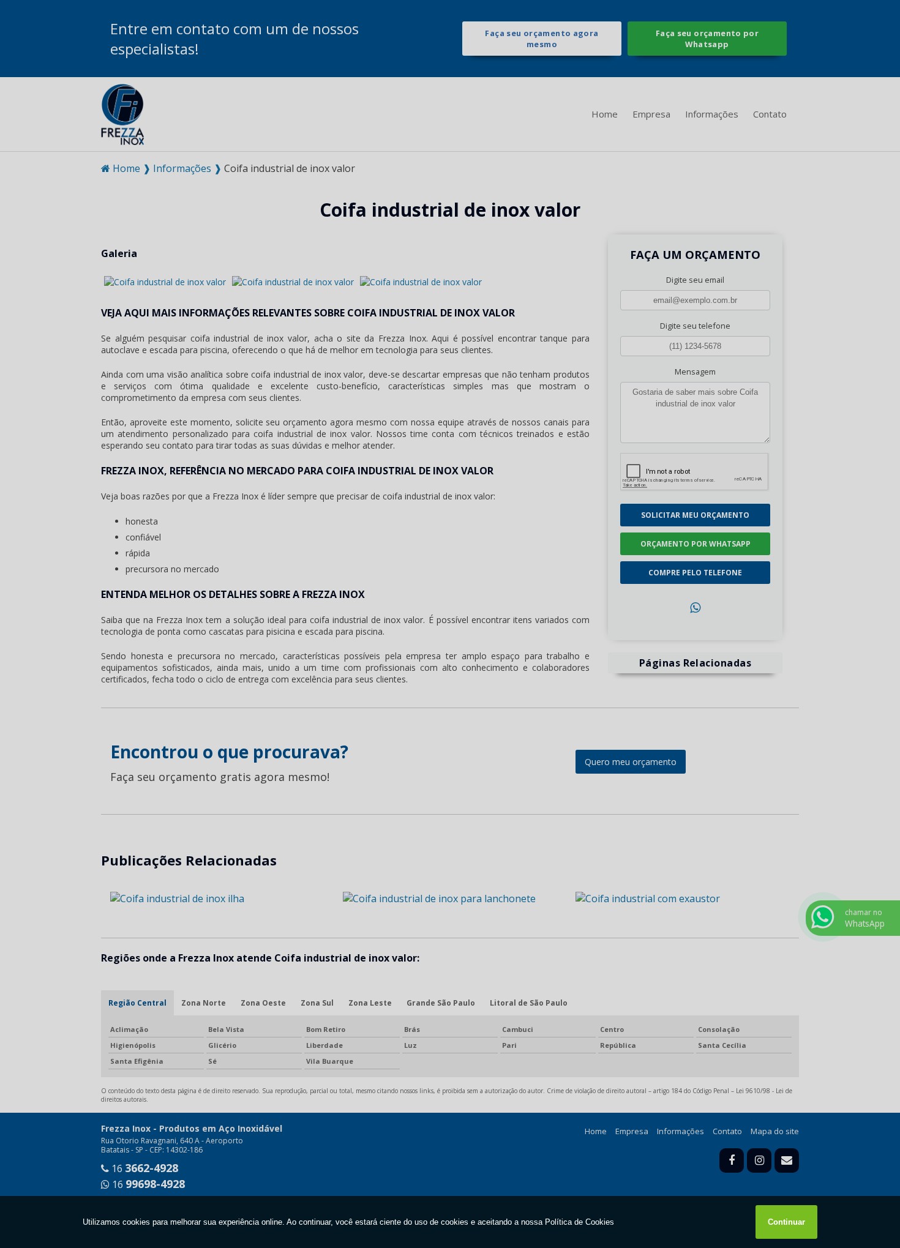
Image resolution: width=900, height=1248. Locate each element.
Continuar (786, 1222)
